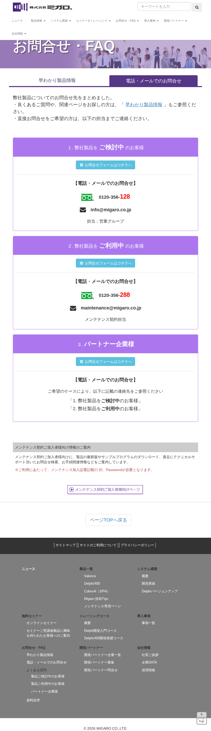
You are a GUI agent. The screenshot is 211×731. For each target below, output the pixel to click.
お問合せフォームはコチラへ (108, 165)
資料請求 (33, 700)
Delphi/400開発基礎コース (103, 638)
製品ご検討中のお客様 (48, 676)
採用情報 (148, 670)
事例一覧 (148, 623)
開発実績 (148, 583)
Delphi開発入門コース (100, 631)
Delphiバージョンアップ (160, 591)
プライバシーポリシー (137, 545)
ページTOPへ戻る (108, 520)
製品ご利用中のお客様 (48, 684)
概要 (145, 576)
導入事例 (150, 20)
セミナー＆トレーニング (92, 20)
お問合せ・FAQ (126, 20)
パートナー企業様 (44, 691)
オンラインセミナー (42, 623)
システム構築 (59, 20)
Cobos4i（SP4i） (97, 591)
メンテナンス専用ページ (102, 606)
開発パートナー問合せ (101, 670)
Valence (90, 576)
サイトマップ (66, 545)
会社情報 (18, 33)
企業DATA (149, 662)
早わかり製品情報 (57, 80)
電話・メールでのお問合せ (153, 80)
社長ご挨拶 (150, 655)
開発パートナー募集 (99, 662)
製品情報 (37, 20)
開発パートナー (174, 20)
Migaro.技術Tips (96, 599)
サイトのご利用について (98, 545)
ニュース (19, 20)
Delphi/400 (92, 583)
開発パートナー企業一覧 (102, 655)
